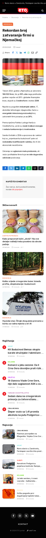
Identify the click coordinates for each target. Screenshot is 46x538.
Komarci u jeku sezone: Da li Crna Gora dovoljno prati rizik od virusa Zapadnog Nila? (24, 368)
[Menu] (4, 10)
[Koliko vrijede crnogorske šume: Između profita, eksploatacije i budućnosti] (23, 263)
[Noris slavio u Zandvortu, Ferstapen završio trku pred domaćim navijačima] (8, 449)
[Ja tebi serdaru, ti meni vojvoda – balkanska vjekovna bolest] (8, 479)
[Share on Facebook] (13, 53)
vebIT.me (32, 530)
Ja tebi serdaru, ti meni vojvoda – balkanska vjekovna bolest (27, 481)
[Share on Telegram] (24, 53)
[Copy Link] (36, 53)
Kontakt (23, 524)
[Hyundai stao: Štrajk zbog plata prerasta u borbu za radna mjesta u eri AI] (23, 303)
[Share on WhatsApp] (28, 53)
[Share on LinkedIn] (21, 53)
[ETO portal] (23, 11)
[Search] (42, 10)
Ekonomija (8, 24)
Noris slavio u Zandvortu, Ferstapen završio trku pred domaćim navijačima (29, 451)
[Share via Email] (32, 53)
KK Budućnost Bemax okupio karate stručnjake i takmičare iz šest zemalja (25, 352)
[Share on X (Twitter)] (17, 53)
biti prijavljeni (17, 189)
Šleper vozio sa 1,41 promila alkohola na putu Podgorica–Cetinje (24, 415)
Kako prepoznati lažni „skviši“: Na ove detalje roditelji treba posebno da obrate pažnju (21, 242)
